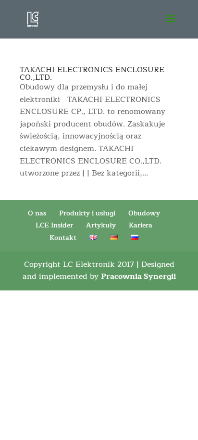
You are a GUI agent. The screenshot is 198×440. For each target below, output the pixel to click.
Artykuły (101, 225)
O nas (37, 213)
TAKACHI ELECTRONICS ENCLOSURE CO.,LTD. (92, 73)
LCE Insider (54, 225)
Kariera (140, 225)
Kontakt (63, 237)
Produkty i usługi (87, 213)
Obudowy (144, 213)
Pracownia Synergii (138, 276)
